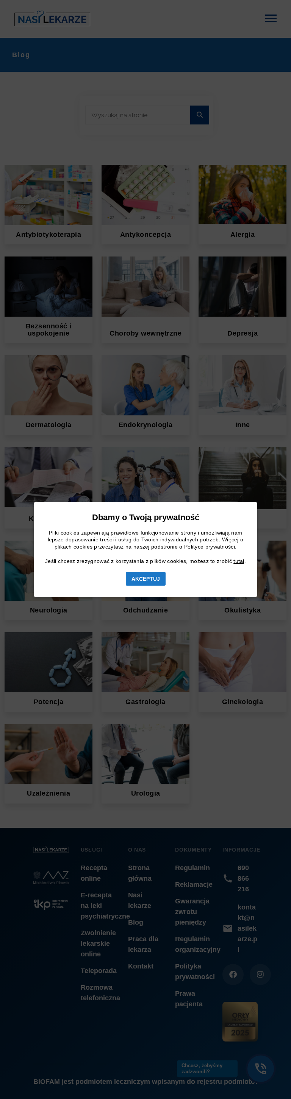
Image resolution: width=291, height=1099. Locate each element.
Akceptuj (145, 579)
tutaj (238, 561)
